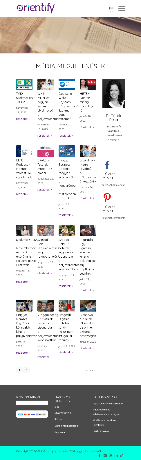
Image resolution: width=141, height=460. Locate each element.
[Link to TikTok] (121, 456)
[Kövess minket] (107, 164)
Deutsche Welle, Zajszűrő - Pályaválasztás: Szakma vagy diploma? (69, 106)
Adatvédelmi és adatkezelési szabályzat (106, 412)
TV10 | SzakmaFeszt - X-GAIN (25, 98)
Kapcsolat (60, 432)
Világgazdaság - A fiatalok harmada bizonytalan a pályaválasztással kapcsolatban (49, 327)
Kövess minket (109, 176)
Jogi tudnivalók (101, 431)
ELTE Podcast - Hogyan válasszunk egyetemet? (24, 168)
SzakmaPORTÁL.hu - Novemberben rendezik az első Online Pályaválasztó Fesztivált (29, 252)
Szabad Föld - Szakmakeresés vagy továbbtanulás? (48, 248)
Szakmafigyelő (63, 412)
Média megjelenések (67, 425)
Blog (57, 406)
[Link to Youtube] (110, 455)
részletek (22, 118)
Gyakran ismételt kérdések (108, 403)
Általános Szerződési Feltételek (105, 423)
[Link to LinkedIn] (116, 455)
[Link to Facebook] (99, 455)
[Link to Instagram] (105, 455)
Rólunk (58, 419)
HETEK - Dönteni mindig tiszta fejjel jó (87, 102)
